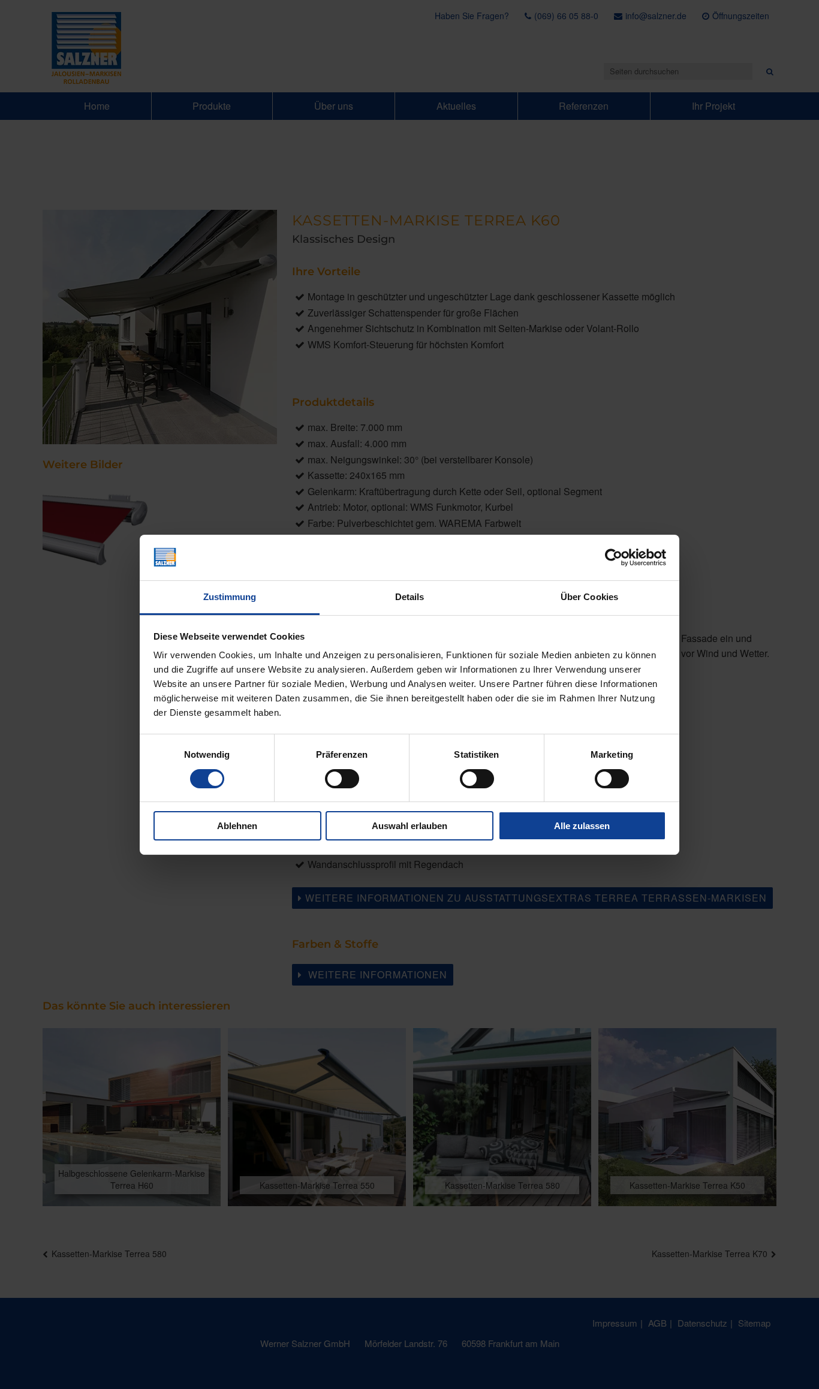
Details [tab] (409, 597)
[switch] (342, 778)
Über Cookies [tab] (589, 597)
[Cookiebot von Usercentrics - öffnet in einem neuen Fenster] (613, 558)
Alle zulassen (582, 826)
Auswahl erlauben (409, 826)
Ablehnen (237, 826)
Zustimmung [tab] (230, 597)
